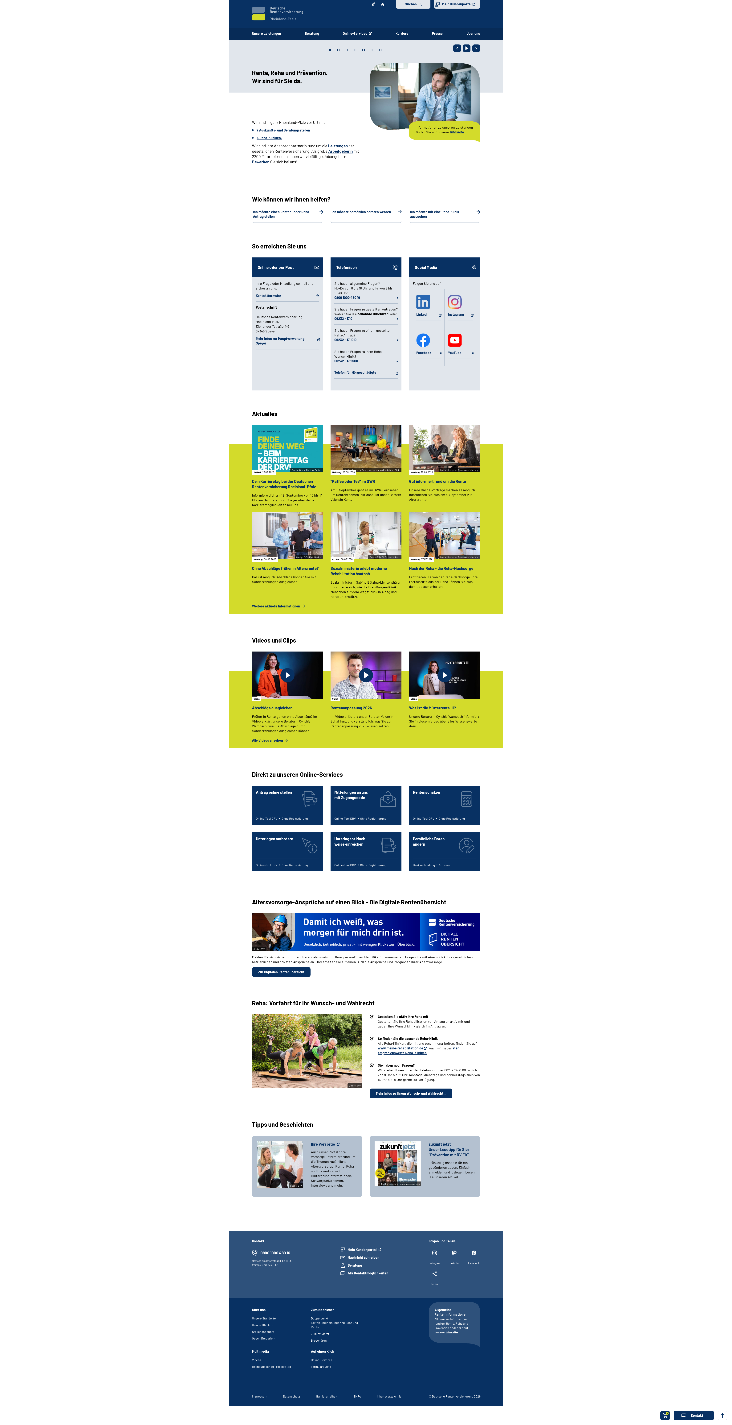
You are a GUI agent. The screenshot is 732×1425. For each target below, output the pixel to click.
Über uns (473, 33)
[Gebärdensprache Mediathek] (373, 4)
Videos (256, 1360)
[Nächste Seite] (476, 48)
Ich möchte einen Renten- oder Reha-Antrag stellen (282, 214)
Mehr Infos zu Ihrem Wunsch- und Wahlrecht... (411, 1093)
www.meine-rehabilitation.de (400, 1048)
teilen (434, 1283)
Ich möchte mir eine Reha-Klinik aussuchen (434, 214)
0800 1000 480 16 (347, 297)
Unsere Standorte (264, 1318)
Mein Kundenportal (456, 4)
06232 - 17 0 (343, 318)
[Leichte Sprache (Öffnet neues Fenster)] (383, 4)
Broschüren (319, 1340)
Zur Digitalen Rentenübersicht (281, 972)
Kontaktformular (268, 296)
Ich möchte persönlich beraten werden (361, 212)
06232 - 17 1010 (345, 340)
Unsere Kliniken (262, 1325)
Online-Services (355, 33)
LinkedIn (422, 314)
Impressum (259, 1396)
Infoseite (452, 1332)
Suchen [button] (411, 4)
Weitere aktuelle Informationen (276, 606)
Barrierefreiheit (326, 1396)
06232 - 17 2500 (346, 361)
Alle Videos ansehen (268, 740)
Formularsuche (321, 1366)
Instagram (456, 314)
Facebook (423, 353)
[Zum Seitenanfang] (722, 1415)
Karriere (402, 33)
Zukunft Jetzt (320, 1333)
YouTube (454, 353)
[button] (694, 1415)
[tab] (330, 50)
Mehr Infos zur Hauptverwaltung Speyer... (280, 340)
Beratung (312, 33)
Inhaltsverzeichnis (389, 1396)
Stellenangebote (263, 1331)
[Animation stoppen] (466, 48)
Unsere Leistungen (266, 33)
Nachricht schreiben (363, 1257)
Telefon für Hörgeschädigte (355, 372)
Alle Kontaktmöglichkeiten (368, 1273)
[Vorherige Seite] (457, 48)
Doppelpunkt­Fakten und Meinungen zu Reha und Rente (334, 1322)
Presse (437, 33)
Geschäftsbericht (263, 1338)
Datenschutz (291, 1396)
